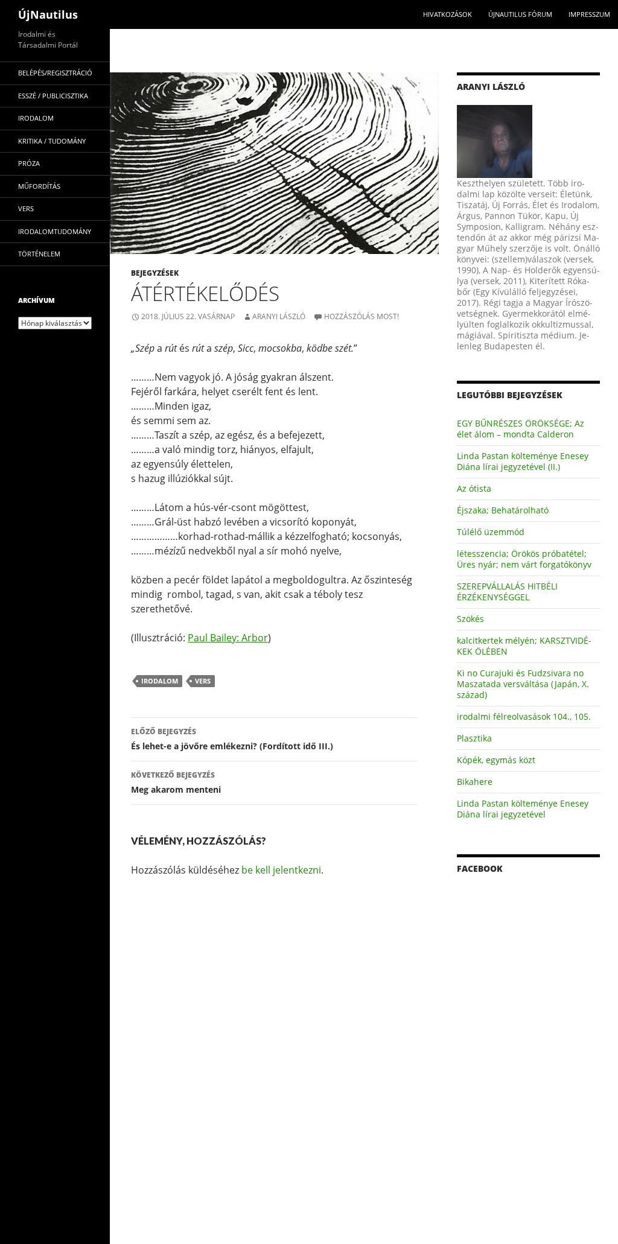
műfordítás (39, 186)
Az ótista (474, 488)
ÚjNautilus (48, 14)
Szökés (470, 618)
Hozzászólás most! (361, 316)
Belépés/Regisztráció (55, 72)
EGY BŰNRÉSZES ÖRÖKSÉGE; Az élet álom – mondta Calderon (520, 428)
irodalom (159, 680)
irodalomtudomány (54, 231)
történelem (39, 253)
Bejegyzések (155, 273)
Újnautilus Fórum (520, 14)
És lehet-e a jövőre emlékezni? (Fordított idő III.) (232, 739)
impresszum (589, 14)
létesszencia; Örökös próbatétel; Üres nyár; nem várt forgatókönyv (524, 559)
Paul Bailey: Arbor (228, 637)
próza (29, 163)
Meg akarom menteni (176, 782)
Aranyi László (278, 316)
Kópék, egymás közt (496, 760)
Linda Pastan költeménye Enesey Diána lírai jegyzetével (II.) (522, 461)
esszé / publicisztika (53, 95)
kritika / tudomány (52, 140)
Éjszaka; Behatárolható (503, 510)
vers (203, 680)
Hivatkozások (447, 14)
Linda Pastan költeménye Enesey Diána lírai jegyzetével (522, 809)
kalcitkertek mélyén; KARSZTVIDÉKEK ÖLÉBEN (524, 646)
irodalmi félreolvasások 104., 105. (524, 716)
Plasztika (474, 738)
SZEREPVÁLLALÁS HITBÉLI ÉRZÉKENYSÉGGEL (507, 591)
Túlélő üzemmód (490, 532)
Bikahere (474, 781)
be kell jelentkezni (281, 870)
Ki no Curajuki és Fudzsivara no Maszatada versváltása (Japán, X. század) (523, 683)
